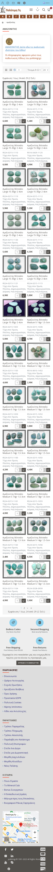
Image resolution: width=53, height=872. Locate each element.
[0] (16, 70)
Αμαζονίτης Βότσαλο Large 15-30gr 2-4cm (13, 103)
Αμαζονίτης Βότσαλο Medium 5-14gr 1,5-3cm (38, 321)
